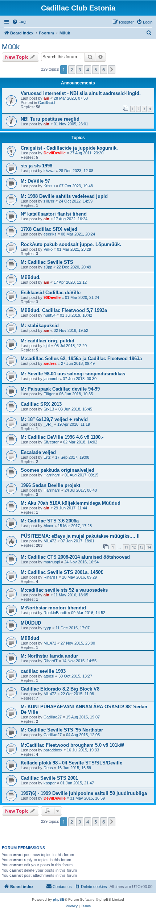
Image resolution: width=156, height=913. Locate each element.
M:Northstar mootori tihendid (53, 607)
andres (50, 363)
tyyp (47, 628)
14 (149, 547)
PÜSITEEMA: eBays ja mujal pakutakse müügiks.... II (80, 536)
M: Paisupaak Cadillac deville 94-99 (60, 389)
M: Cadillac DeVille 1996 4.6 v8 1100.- (62, 437)
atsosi (49, 676)
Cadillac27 (53, 717)
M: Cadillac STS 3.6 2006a (50, 521)
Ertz (47, 457)
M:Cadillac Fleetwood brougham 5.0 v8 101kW (72, 745)
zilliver (49, 201)
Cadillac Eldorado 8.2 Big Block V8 (60, 689)
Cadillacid (46, 102)
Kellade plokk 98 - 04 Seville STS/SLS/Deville (71, 763)
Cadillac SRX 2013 (41, 404)
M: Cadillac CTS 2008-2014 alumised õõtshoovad (75, 557)
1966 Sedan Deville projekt (50, 485)
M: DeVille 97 (35, 181)
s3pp (48, 267)
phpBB (59, 899)
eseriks (50, 234)
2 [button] (71, 69)
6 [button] (103, 69)
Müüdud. (31, 277)
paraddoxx (53, 750)
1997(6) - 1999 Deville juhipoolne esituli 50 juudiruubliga (84, 793)
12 (134, 547)
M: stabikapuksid (40, 325)
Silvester (51, 442)
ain (46, 98)
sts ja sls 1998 (36, 165)
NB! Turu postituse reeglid (50, 119)
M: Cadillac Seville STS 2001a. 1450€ (62, 572)
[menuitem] (19, 22)
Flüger (49, 394)
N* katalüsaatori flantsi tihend (54, 214)
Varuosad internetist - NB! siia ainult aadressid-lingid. (81, 93)
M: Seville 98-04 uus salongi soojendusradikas (73, 373)
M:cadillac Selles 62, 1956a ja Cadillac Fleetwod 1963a (81, 358)
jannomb (51, 378)
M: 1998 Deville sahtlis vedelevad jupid (64, 196)
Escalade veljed (38, 452)
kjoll (47, 345)
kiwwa (49, 170)
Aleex (48, 526)
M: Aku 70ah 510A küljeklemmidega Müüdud (70, 503)
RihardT (51, 577)
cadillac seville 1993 (43, 671)
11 (126, 547)
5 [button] (95, 69)
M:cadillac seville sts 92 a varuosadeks (64, 590)
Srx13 (49, 409)
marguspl (52, 562)
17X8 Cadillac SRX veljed (49, 229)
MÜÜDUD (31, 623)
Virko (48, 249)
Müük (11, 47)
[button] (111, 69)
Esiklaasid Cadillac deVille (51, 292)
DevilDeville (55, 153)
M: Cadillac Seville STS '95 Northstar (62, 730)
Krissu (49, 186)
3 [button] (79, 69)
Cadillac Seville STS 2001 (49, 778)
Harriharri (52, 475)
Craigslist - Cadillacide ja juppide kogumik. (69, 148)
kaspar (50, 783)
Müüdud (30, 638)
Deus (48, 768)
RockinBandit (55, 612)
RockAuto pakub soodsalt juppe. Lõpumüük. (71, 244)
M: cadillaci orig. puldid (47, 340)
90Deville (52, 297)
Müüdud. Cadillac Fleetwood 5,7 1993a (64, 310)
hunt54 (50, 315)
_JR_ (48, 424)
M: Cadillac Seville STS (47, 262)
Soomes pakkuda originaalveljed (57, 470)
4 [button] (87, 69)
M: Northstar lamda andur (49, 656)
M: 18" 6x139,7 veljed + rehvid (54, 419)
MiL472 (50, 541)
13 (141, 547)
